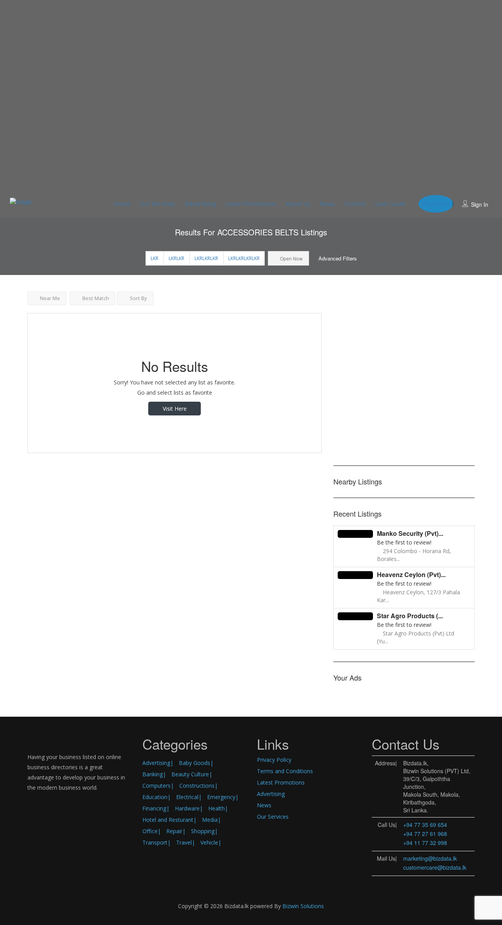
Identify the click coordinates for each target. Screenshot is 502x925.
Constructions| (198, 785)
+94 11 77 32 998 (425, 843)
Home (122, 204)
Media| (211, 819)
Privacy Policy (274, 759)
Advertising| (157, 763)
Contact (355, 204)
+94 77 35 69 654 (425, 824)
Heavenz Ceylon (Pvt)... (411, 574)
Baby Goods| (196, 763)
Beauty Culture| (191, 774)
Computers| (158, 785)
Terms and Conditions (285, 771)
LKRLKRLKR (206, 258)
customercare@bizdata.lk (434, 867)
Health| (218, 808)
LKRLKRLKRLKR (244, 258)
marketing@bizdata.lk (430, 858)
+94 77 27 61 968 (425, 834)
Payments (435, 204)
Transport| (156, 842)
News (327, 204)
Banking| (154, 774)
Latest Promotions (250, 204)
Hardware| (189, 808)
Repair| (176, 831)
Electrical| (189, 797)
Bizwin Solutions (303, 906)
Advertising (200, 204)
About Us (298, 204)
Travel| (185, 842)
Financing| (155, 808)
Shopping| (204, 831)
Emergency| (222, 797)
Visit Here (175, 408)
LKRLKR (176, 258)
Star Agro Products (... (410, 615)
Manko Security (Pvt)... (410, 533)
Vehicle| (210, 842)
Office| (151, 831)
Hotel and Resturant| (169, 819)
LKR (154, 258)
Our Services (157, 204)
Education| (156, 797)
